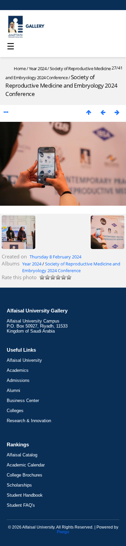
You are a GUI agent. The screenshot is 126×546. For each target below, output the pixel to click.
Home (20, 68)
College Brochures (24, 475)
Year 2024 (38, 68)
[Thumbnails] (89, 112)
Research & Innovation (29, 420)
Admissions (18, 380)
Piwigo (63, 532)
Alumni (13, 390)
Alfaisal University (24, 360)
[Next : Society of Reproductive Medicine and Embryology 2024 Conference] (117, 112)
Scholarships (19, 485)
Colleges (15, 410)
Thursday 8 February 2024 (55, 257)
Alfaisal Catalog (22, 454)
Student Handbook (25, 495)
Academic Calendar (26, 464)
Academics (18, 370)
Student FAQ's (21, 505)
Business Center (23, 400)
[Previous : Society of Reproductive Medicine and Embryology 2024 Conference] (103, 112)
